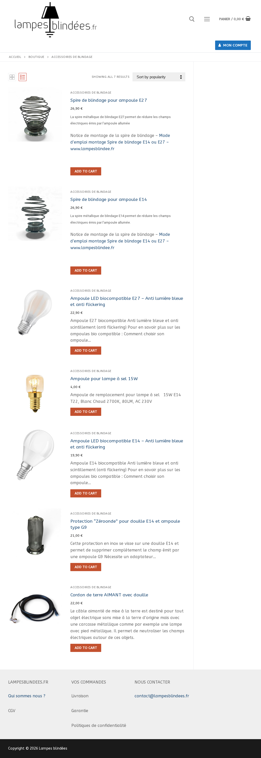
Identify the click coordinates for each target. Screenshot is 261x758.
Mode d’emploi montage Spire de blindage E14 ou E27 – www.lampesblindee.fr (120, 142)
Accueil (15, 57)
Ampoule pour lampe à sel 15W (104, 378)
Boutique (36, 57)
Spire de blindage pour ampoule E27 (108, 100)
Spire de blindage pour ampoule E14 (108, 199)
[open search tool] (192, 19)
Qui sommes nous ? (26, 695)
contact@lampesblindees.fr (162, 695)
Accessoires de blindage (90, 92)
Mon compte (234, 45)
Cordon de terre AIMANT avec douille (109, 595)
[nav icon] (207, 19)
